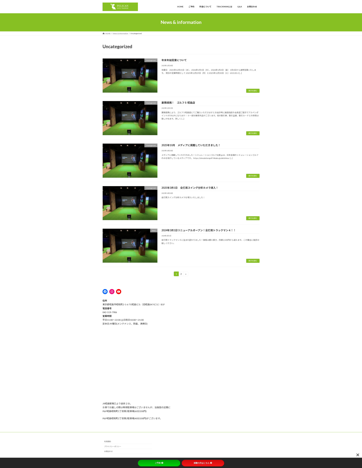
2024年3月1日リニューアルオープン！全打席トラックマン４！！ (198, 230)
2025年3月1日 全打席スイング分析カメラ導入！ (189, 187)
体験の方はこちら (202, 463)
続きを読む (253, 91)
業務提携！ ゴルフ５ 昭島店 (178, 102)
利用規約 (107, 441)
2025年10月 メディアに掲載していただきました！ (191, 145)
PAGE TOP (351, 451)
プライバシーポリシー (112, 446)
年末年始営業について (174, 60)
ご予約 (158, 463)
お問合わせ (108, 451)
